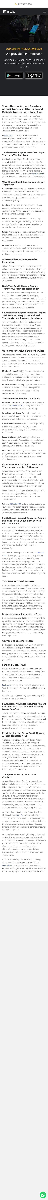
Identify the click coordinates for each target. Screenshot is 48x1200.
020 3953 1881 (25, 4)
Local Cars (8, 135)
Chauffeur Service (16, 405)
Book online (7, 685)
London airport (38, 174)
